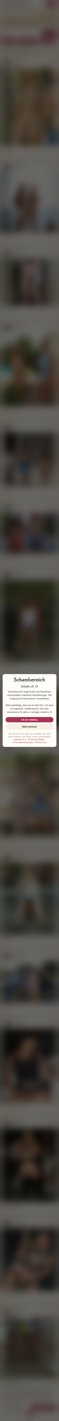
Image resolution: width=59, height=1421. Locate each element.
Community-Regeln (36, 739)
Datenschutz (40, 742)
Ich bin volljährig (29, 719)
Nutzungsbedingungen (23, 742)
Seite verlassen (29, 726)
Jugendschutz (19, 739)
